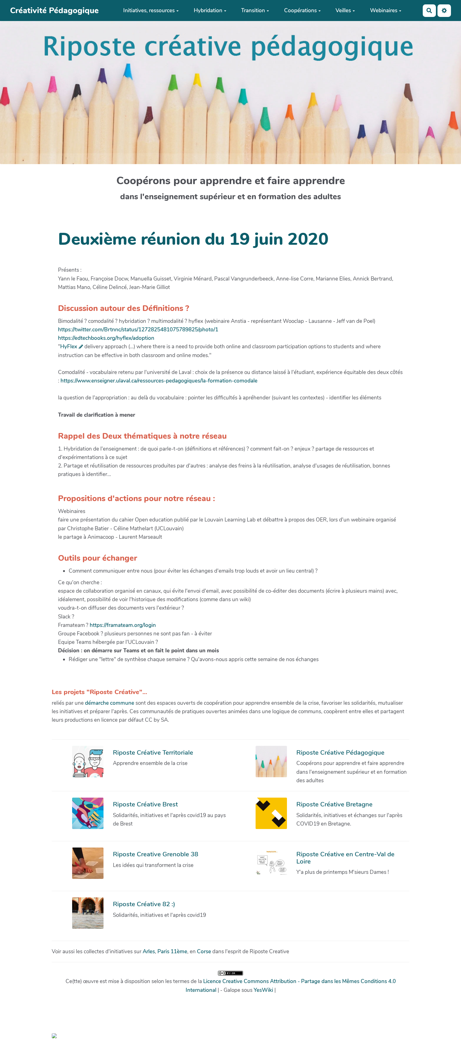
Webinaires (383, 10)
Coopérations (300, 10)
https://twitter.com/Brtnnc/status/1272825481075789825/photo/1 (138, 329)
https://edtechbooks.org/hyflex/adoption (106, 338)
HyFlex (68, 346)
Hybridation (208, 10)
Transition (253, 10)
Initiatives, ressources (149, 10)
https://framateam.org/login (123, 625)
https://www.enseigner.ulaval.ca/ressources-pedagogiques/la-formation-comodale (159, 380)
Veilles (343, 10)
